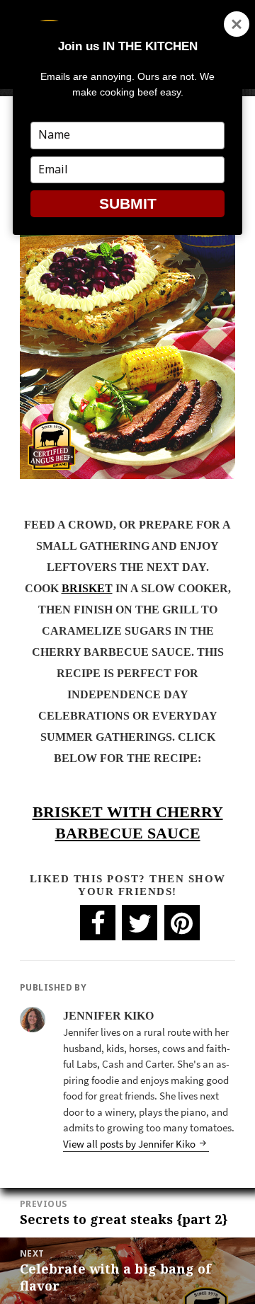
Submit (128, 203)
